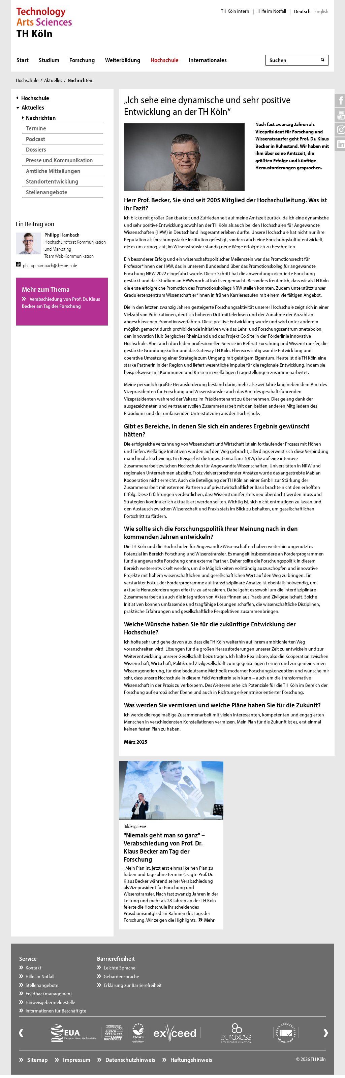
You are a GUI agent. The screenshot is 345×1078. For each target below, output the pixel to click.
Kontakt (33, 967)
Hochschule (165, 60)
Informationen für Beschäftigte (56, 1010)
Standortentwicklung (52, 181)
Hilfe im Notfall (271, 11)
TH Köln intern (235, 11)
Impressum (76, 1060)
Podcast (35, 139)
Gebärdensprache (121, 976)
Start (23, 60)
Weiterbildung (122, 60)
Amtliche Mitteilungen (53, 171)
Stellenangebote (46, 192)
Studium (49, 60)
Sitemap (37, 1060)
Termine (36, 128)
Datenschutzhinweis (129, 1060)
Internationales (208, 60)
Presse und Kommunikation (59, 160)
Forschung (82, 60)
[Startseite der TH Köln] (44, 21)
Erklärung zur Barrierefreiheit (133, 985)
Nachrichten (41, 118)
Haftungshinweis (190, 1060)
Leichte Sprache (119, 967)
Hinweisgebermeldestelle (50, 1002)
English (321, 11)
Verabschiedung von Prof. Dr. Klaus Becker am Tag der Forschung (61, 302)
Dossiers (36, 149)
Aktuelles (53, 80)
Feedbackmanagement (49, 993)
